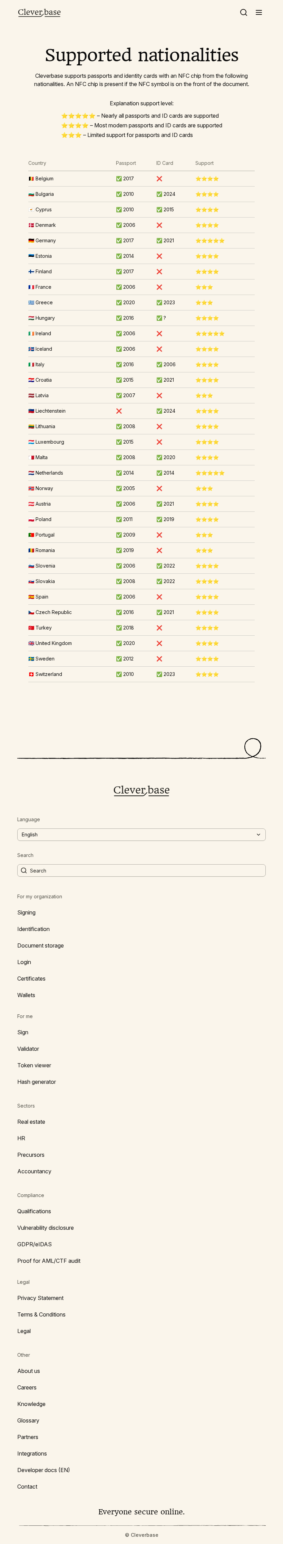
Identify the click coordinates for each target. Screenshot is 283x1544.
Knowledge (31, 1403)
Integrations (32, 1453)
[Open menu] (259, 12)
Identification (33, 929)
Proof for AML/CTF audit (48, 1260)
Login (24, 962)
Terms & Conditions (41, 1314)
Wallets (26, 995)
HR (21, 1138)
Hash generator (36, 1081)
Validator (28, 1048)
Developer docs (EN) (43, 1470)
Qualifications (34, 1211)
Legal (24, 1331)
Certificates (31, 978)
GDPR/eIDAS (34, 1244)
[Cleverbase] (39, 12)
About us (28, 1370)
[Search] (244, 12)
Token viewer (34, 1065)
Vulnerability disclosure (45, 1227)
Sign (22, 1032)
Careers (27, 1387)
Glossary (28, 1420)
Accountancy (34, 1171)
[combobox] (141, 834)
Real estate (31, 1121)
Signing (26, 912)
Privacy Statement (40, 1297)
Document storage (40, 945)
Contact (27, 1486)
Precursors (31, 1154)
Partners (27, 1437)
